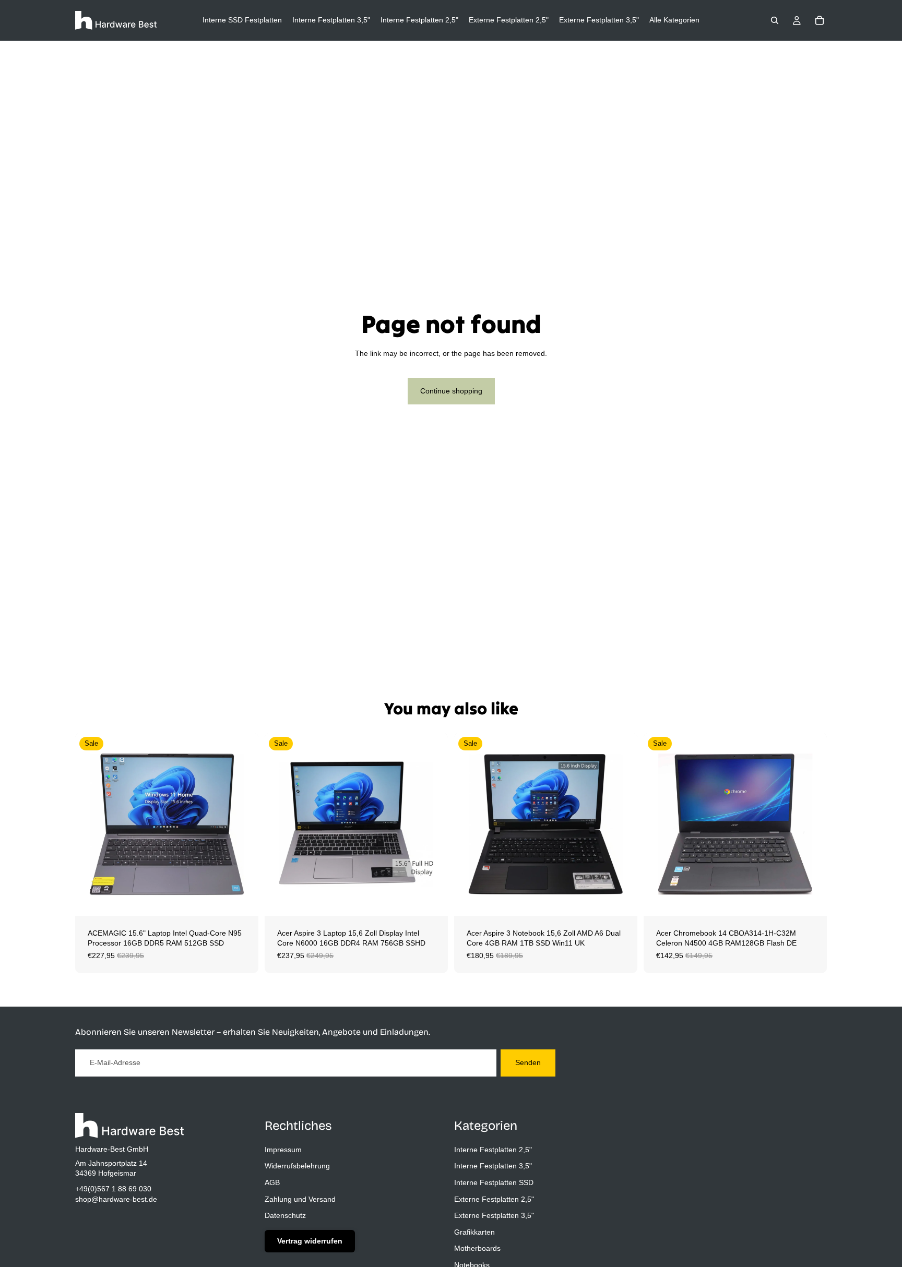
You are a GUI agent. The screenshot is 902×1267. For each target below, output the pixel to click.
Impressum (283, 1149)
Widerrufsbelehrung (297, 1166)
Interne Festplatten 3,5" (493, 1166)
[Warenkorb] (819, 20)
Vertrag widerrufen (309, 1240)
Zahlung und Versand (300, 1198)
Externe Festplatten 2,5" (494, 1198)
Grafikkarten (474, 1231)
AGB (272, 1182)
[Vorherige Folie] (90, 823)
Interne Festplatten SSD (493, 1182)
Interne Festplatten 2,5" (493, 1149)
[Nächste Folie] (242, 823)
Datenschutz (285, 1215)
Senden (528, 1062)
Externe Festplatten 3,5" (494, 1215)
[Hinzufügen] (242, 899)
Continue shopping (451, 391)
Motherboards (477, 1248)
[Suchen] (774, 20)
